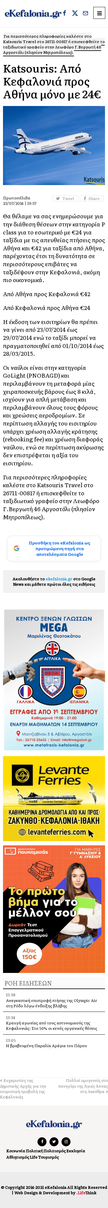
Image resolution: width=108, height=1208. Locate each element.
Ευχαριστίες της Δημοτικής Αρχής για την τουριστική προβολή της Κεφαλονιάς (23, 1088)
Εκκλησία (75, 1150)
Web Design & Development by (55, 1192)
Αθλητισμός (17, 1157)
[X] (75, 13)
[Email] (85, 13)
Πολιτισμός (55, 1150)
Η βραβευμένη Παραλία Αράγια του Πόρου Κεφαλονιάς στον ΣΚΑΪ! (46, 1048)
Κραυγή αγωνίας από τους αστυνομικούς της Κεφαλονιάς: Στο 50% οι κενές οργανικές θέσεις (51, 1025)
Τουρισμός (48, 1157)
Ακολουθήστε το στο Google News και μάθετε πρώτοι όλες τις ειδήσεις (54, 581)
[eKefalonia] (33, 13)
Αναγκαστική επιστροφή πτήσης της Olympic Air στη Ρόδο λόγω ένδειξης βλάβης (51, 1003)
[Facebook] (65, 13)
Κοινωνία (15, 1150)
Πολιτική (34, 1150)
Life (34, 1157)
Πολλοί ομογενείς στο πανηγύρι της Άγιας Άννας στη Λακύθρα (83, 1085)
